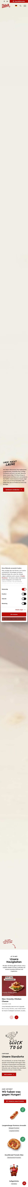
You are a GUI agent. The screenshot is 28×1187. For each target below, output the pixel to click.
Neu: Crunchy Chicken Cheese (11, 1000)
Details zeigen (19, 609)
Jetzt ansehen (8, 1074)
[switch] (24, 594)
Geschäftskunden (20, 1)
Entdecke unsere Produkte (16, 1101)
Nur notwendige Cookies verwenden (14, 619)
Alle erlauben (14, 614)
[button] (20, 6)
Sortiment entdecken (13, 490)
